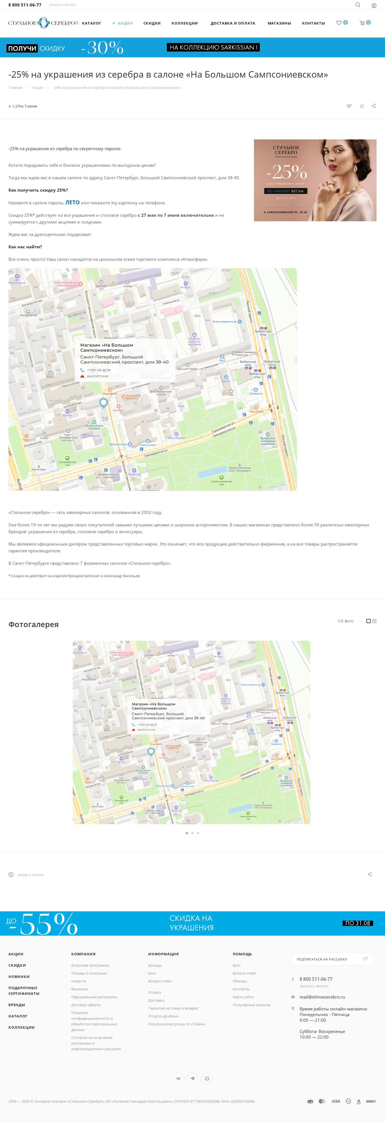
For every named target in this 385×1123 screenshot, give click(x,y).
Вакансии (79, 988)
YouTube (207, 1078)
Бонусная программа (90, 965)
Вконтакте (178, 1078)
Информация (163, 953)
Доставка (156, 1000)
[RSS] (362, 106)
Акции (16, 953)
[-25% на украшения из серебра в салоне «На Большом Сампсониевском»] (315, 180)
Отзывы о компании (89, 973)
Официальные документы (94, 996)
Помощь (242, 953)
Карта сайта (243, 996)
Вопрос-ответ (160, 981)
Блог (152, 973)
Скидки (17, 965)
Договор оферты (86, 1004)
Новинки (19, 976)
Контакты (241, 988)
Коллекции (21, 1027)
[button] (187, 833)
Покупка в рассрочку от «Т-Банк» (177, 1023)
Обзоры (240, 981)
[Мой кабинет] (374, 5)
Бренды (16, 1004)
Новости (78, 981)
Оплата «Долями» (163, 1016)
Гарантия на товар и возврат (173, 1008)
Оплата (154, 992)
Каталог (18, 1016)
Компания (83, 953)
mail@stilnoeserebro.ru (322, 997)
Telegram (193, 1078)
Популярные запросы (252, 1004)
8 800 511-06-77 (24, 5)
